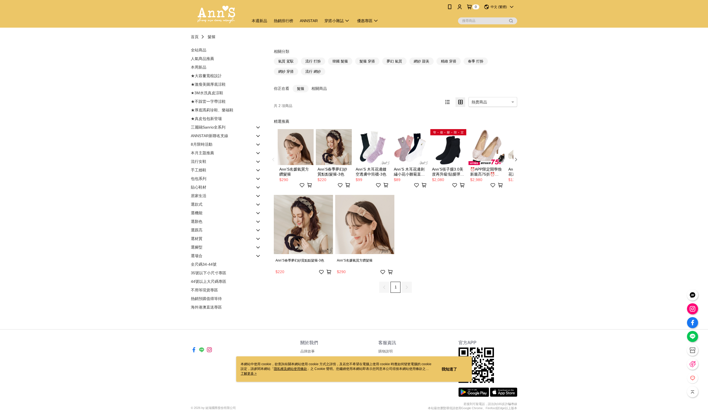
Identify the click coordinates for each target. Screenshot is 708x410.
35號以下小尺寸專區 (208, 273)
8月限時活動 (201, 144)
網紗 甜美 (421, 61)
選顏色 (196, 221)
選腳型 (196, 247)
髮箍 (211, 37)
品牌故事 (307, 351)
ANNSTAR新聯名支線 (209, 136)
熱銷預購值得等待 (206, 298)
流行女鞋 (198, 161)
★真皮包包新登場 (206, 118)
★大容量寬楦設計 (206, 76)
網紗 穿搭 (286, 71)
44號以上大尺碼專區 (208, 281)
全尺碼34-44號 (204, 264)
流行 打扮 (313, 61)
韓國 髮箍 (340, 61)
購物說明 (385, 351)
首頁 (195, 37)
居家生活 (198, 196)
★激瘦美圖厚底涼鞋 (208, 84)
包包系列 (198, 178)
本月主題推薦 (202, 153)
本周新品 (198, 67)
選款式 (196, 204)
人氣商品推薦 (202, 58)
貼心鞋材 (198, 187)
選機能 (196, 213)
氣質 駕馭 (286, 61)
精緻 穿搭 (448, 61)
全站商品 (198, 50)
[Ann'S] (216, 14)
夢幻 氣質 (394, 61)
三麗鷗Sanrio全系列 (208, 127)
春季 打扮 (475, 61)
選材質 (196, 238)
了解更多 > (249, 373)
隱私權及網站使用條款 (290, 369)
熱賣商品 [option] (479, 102)
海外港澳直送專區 (206, 307)
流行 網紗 (313, 71)
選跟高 (196, 230)
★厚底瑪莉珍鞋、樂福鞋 (212, 110)
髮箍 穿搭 (367, 61)
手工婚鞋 (198, 170)
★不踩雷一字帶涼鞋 (208, 101)
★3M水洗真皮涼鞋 (207, 93)
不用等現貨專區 (204, 290)
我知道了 (449, 369)
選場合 (196, 256)
